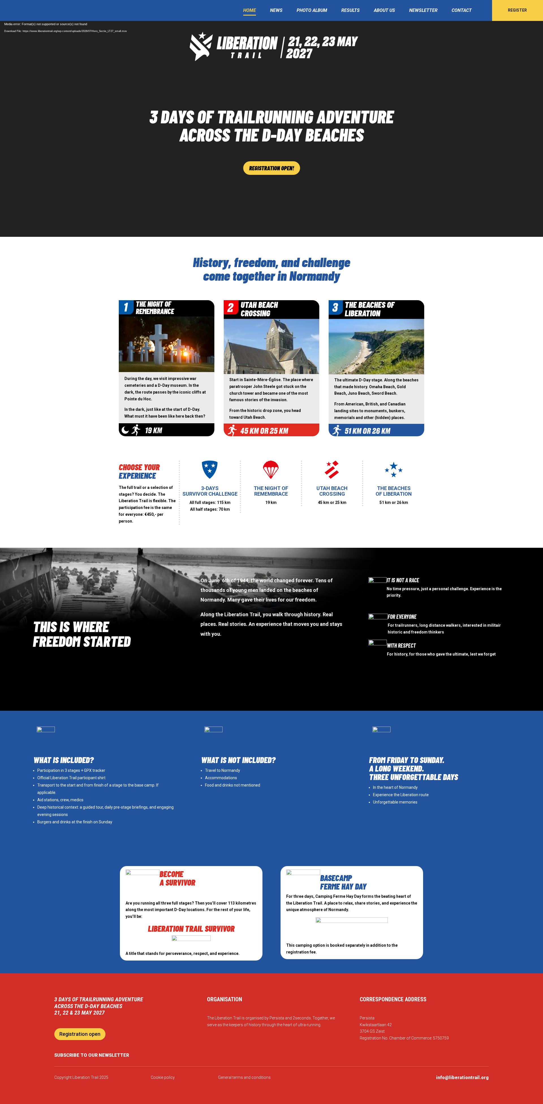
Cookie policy (163, 1077)
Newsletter (423, 10)
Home (249, 10)
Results (350, 10)
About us (384, 10)
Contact (462, 10)
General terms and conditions (244, 1077)
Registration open (79, 1034)
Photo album (312, 10)
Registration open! (271, 167)
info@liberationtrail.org (462, 1077)
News (276, 10)
